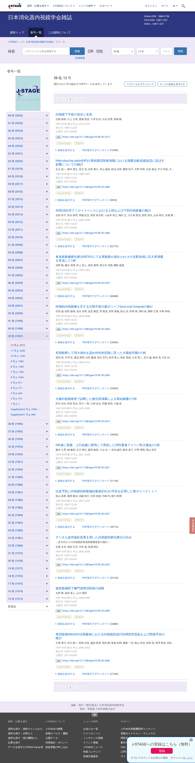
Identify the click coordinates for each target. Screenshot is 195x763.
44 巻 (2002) (15, 298)
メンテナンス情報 (93, 738)
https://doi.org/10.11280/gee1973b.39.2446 (86, 660)
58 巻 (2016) (15, 191)
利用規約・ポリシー (57, 742)
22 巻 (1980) (15, 545)
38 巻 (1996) (15, 424)
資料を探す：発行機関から (23, 738)
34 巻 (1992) (15, 454)
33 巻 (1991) (15, 462)
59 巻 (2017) (15, 184)
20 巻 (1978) (15, 561)
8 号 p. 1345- (17, 366)
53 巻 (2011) (15, 229)
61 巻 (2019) (15, 168)
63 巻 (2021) (15, 153)
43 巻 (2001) (15, 305)
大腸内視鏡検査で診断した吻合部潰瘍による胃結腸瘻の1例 (96, 399)
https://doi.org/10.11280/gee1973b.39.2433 (86, 564)
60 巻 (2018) (15, 176)
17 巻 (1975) (15, 583)
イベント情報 (90, 742)
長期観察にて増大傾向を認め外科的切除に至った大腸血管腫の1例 (101, 353)
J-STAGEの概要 (54, 728)
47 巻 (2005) (15, 275)
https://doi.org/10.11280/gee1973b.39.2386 (86, 233)
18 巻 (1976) (15, 576)
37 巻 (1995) (15, 431)
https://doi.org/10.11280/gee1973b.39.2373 (86, 136)
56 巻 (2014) (15, 206)
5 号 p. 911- (17, 382)
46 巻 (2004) (15, 283)
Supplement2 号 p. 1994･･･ (26, 409)
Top (95, 715)
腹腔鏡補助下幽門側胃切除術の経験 (80, 588)
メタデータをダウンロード (140, 84)
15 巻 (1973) (15, 599)
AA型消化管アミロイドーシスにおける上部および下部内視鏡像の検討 (103, 210)
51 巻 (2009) (15, 245)
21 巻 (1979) (15, 553)
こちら (189, 757)
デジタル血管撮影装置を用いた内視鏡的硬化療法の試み (94, 537)
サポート (104, 5)
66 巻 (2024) (15, 130)
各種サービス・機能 (57, 733)
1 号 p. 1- (15, 404)
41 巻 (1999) (15, 321)
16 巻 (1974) (15, 591)
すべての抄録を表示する (172, 84)
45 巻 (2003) (15, 290)
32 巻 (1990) (15, 469)
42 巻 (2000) (15, 313)
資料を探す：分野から (20, 733)
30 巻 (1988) (15, 484)
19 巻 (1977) (15, 568)
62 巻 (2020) (15, 161)
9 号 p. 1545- (17, 361)
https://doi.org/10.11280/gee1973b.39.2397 (86, 283)
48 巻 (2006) (15, 267)
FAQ (123, 747)
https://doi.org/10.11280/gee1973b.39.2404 (86, 329)
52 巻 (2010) (15, 237)
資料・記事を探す (37, 5)
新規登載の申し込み (57, 747)
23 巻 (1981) (15, 538)
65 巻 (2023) (15, 138)
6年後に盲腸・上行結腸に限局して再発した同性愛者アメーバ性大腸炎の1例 (108, 445)
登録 (162, 751)
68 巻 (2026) (15, 115)
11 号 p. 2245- (18, 350)
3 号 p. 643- (17, 393)
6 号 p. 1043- (17, 377)
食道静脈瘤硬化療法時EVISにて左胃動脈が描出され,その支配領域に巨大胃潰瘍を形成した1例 (109, 259)
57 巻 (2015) (15, 199)
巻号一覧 (36, 32)
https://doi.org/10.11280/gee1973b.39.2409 (86, 375)
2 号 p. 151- (17, 398)
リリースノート (92, 733)
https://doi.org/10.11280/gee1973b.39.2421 (86, 467)
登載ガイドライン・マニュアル (138, 733)
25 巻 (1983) (15, 522)
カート (165, 5)
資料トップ (17, 32)
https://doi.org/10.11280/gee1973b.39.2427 (86, 513)
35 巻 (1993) (15, 446)
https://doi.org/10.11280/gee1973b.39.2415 (86, 421)
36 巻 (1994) (15, 439)
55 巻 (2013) (15, 214)
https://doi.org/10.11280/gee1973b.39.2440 (86, 610)
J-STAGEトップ (16, 41)
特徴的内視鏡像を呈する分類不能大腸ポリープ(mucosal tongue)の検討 (104, 306)
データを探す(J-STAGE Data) (24, 747)
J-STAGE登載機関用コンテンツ (138, 728)
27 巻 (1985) (15, 507)
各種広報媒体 (90, 756)
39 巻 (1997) (15, 336)
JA (174, 5)
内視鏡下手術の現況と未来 (74, 114)
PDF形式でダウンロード (95, 150)
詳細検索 (80, 58)
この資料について (59, 32)
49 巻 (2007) (15, 260)
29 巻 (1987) (15, 492)
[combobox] (123, 51)
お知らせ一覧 (90, 728)
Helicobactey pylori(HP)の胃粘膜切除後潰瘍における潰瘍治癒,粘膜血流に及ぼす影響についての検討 (110, 162)
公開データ (52, 738)
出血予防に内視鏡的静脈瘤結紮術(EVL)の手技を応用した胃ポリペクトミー (106, 491)
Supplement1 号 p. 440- (23, 414)
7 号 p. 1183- (17, 372)
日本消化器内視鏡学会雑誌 (40, 41)
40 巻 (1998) (15, 328)
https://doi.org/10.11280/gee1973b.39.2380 (86, 187)
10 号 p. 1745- (18, 356)
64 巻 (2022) (15, 146)
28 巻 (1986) (15, 500)
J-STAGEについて (63, 5)
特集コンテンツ (92, 751)
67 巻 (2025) (15, 123)
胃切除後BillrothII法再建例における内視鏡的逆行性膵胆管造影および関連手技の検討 (110, 636)
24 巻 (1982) (15, 530)
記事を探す (14, 742)
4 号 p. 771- (17, 388)
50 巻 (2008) (15, 252)
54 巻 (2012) (15, 222)
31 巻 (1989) (15, 477)
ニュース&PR (86, 5)
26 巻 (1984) (15, 515)
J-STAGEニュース (93, 747)
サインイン (151, 5)
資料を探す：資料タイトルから (25, 728)
